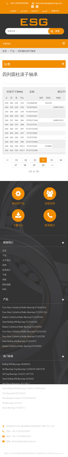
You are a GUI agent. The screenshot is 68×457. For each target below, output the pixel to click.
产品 (12, 51)
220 (16, 107)
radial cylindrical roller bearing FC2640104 (22, 317)
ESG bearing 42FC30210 (14, 393)
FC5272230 (32, 146)
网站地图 (6, 284)
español (34, 11)
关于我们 (6, 260)
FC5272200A (32, 142)
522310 (48, 103)
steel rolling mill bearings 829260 (18, 378)
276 (22, 103)
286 (22, 120)
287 (22, 129)
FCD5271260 (32, 120)
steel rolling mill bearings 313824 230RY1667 (24, 388)
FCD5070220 (32, 111)
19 (34, 165)
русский (24, 11)
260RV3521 (58, 120)
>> (52, 165)
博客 (4, 279)
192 (16, 124)
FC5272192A (32, 129)
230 (16, 103)
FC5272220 (32, 137)
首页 (4, 51)
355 (11, 120)
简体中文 (55, 11)
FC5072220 (32, 116)
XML (4, 289)
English (13, 11)
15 (51, 160)
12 (25, 160)
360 (11, 116)
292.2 (22, 146)
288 (22, 124)
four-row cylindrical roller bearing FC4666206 (24, 307)
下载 (4, 274)
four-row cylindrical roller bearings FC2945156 (24, 312)
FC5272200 (32, 133)
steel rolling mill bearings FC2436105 (19, 322)
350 (11, 107)
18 (25, 165)
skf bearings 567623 (12, 403)
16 (60, 160)
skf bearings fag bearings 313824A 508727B (23, 369)
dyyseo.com (59, 453)
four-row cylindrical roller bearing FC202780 (23, 336)
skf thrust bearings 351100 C (16, 383)
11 (16, 160)
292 (22, 137)
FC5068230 (32, 103)
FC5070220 (32, 107)
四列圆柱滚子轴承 (27, 51)
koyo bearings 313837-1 (14, 407)
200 (16, 133)
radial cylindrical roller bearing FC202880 (22, 346)
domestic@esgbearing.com (49, 3)
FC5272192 (32, 124)
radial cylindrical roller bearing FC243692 (22, 326)
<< (7, 160)
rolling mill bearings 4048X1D (16, 364)
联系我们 (6, 270)
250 (6, 103)
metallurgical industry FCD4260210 (19, 398)
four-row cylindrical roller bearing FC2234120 (24, 331)
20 (43, 165)
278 (22, 107)
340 (11, 103)
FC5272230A (32, 150)
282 (22, 116)
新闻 (4, 265)
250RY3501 (58, 107)
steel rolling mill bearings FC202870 (19, 341)
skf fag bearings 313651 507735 (18, 374)
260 (6, 120)
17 (15, 165)
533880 (48, 146)
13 (35, 160)
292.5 (22, 150)
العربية (44, 11)
